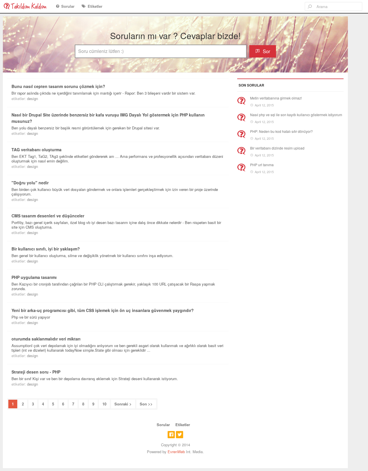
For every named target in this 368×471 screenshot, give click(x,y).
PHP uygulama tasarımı (34, 277)
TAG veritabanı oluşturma (37, 149)
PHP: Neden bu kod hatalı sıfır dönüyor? (281, 131)
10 (104, 404)
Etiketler (95, 6)
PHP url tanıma (262, 164)
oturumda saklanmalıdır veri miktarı (46, 339)
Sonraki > (123, 404)
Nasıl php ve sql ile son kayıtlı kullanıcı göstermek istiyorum (296, 114)
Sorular (67, 6)
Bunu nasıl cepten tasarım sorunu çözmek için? (58, 86)
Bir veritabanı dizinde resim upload (277, 147)
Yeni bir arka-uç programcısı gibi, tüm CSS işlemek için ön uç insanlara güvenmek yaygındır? (103, 310)
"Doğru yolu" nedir (30, 182)
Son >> (146, 404)
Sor (266, 51)
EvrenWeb (176, 451)
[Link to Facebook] (171, 434)
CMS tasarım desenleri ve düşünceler (48, 216)
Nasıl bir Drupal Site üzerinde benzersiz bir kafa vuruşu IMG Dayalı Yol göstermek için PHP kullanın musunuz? (108, 118)
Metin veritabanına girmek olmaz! (276, 97)
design (32, 98)
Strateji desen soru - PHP (36, 372)
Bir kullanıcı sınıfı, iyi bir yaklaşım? (46, 249)
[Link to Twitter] (179, 434)
